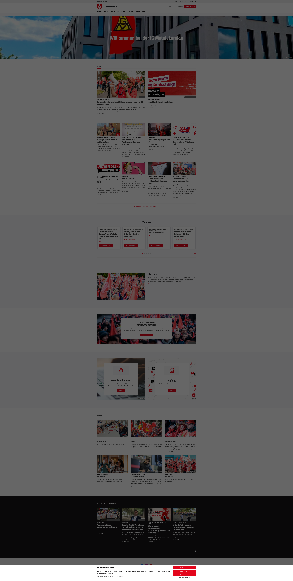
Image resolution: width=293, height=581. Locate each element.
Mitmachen (124, 11)
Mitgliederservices (146, 335)
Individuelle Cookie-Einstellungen (184, 577)
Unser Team (181, 1)
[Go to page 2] (145, 253)
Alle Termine (146, 260)
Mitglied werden (190, 6)
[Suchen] (170, 6)
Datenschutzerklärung (182, 578)
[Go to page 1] (143, 253)
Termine (106, 11)
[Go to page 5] (150, 253)
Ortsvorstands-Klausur (156, 232)
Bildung (131, 11)
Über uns (150, 284)
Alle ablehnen (183, 575)
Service (138, 11)
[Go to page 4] (148, 253)
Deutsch (190, 1)
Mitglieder (105, 1)
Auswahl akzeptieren (183, 571)
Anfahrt (186, 1)
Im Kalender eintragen (105, 242)
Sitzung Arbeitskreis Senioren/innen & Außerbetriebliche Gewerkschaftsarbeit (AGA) (108, 235)
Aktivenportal (99, 1)
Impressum (188, 578)
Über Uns (144, 11)
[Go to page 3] (146, 253)
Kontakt (176, 1)
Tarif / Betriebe (115, 11)
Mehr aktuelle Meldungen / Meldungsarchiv (145, 206)
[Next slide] (195, 253)
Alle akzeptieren (184, 568)
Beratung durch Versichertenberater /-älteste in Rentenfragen (133, 234)
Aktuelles (99, 11)
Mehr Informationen (105, 245)
